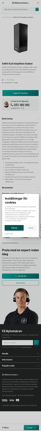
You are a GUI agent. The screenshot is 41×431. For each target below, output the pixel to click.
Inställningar (9, 233)
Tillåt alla (14, 228)
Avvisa (31, 228)
